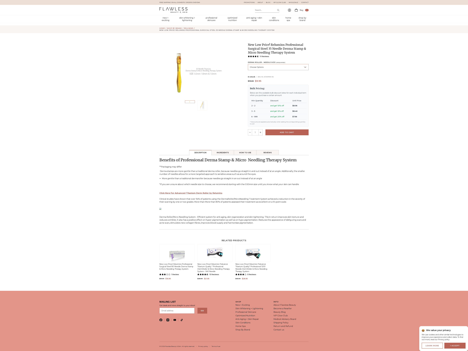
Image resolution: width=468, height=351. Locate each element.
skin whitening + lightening (187, 19)
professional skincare (211, 19)
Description (200, 152)
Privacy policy (203, 346)
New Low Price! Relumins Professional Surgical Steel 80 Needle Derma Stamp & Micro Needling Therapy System (176, 266)
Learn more (432, 346)
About (260, 2)
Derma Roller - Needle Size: (266, 62)
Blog (268, 2)
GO (202, 311)
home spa (288, 19)
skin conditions (274, 19)
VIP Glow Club (279, 2)
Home (162, 28)
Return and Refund (283, 326)
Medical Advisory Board (284, 319)
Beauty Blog (279, 312)
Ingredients (223, 152)
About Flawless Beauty (284, 305)
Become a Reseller (282, 308)
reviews (267, 152)
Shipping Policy (280, 323)
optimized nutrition (232, 19)
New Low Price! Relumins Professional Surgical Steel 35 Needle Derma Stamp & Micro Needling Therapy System (216, 30)
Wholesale (293, 2)
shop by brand (302, 19)
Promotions (249, 2)
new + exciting (165, 19)
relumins (188, 28)
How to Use (245, 152)
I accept (455, 346)
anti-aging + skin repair (254, 19)
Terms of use (216, 346)
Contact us (278, 330)
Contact (305, 2)
